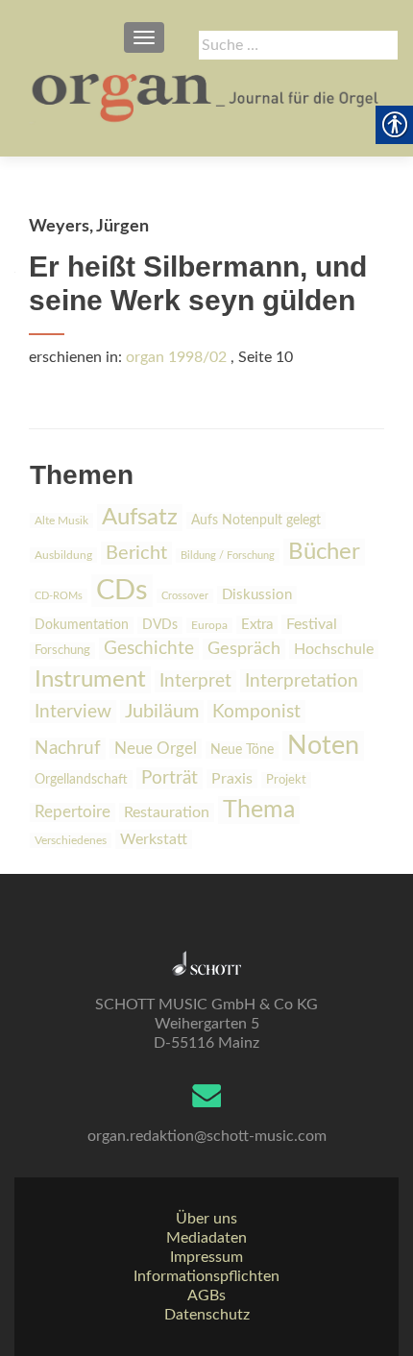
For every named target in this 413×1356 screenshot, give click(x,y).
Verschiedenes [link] (71, 840)
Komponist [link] (256, 711)
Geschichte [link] (149, 649)
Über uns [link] (206, 1218)
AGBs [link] (206, 1295)
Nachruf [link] (68, 748)
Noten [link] (323, 746)
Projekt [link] (286, 780)
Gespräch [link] (243, 649)
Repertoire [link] (72, 812)
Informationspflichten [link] (206, 1276)
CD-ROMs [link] (59, 596)
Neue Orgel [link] (155, 748)
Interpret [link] (195, 681)
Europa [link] (209, 625)
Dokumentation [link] (82, 625)
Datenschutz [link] (207, 1314)
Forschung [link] (62, 650)
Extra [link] (257, 624)
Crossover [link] (184, 596)
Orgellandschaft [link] (81, 779)
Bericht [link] (136, 553)
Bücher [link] (324, 552)
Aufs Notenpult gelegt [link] (256, 520)
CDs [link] (122, 590)
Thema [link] (259, 810)
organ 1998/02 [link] (176, 357)
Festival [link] (311, 624)
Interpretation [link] (301, 680)
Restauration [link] (166, 812)
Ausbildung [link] (63, 555)
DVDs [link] (160, 625)
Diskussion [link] (257, 595)
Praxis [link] (232, 779)
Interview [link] (73, 711)
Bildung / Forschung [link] (228, 555)
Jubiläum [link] (162, 711)
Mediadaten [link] (206, 1238)
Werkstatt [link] (153, 839)
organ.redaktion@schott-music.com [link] (207, 1136)
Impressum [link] (206, 1257)
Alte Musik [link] (61, 520)
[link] (206, 96)
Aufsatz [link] (140, 517)
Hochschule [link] (334, 649)
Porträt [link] (169, 778)
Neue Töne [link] (242, 750)
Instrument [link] (90, 679)
